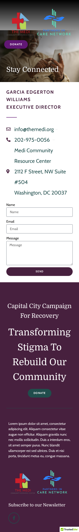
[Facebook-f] (13, 518)
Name (10, 205)
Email (10, 221)
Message (12, 238)
